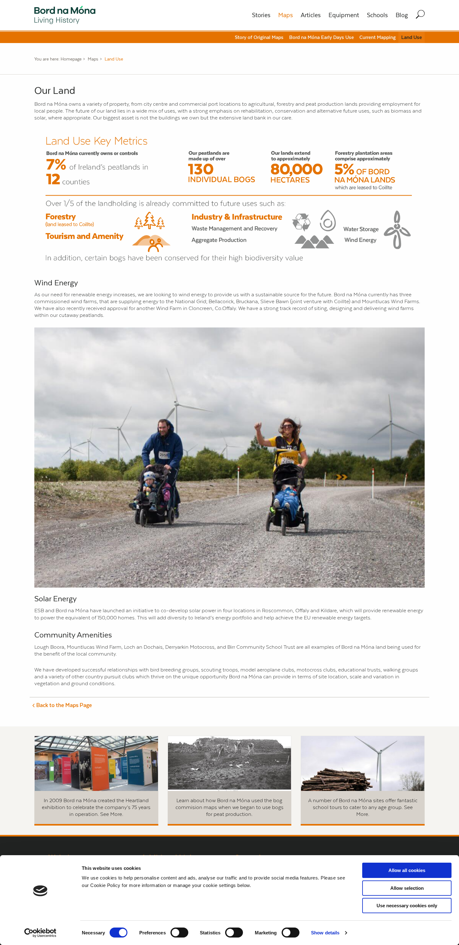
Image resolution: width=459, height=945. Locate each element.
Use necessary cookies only (407, 905)
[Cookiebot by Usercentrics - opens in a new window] (40, 933)
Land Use (411, 37)
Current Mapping (377, 37)
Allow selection (407, 888)
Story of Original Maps (259, 37)
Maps (285, 15)
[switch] (179, 933)
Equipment (343, 15)
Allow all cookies (406, 870)
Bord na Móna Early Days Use (321, 37)
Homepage (71, 58)
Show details (325, 932)
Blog (402, 15)
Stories (261, 15)
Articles (311, 15)
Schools (377, 15)
